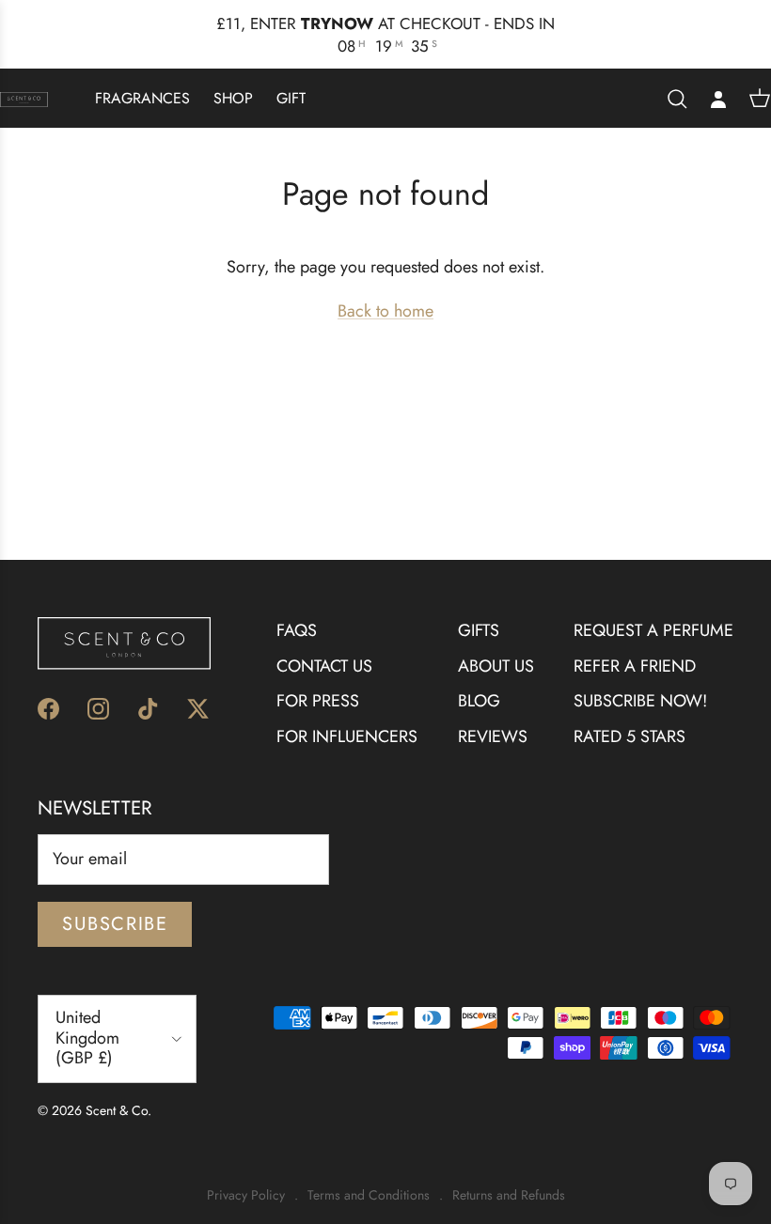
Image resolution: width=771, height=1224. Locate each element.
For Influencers (346, 716)
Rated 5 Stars (629, 716)
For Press (317, 680)
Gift (291, 76)
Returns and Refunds (508, 1175)
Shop (233, 76)
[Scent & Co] (24, 77)
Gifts (478, 609)
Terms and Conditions (368, 1175)
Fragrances (142, 76)
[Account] (718, 77)
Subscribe (114, 902)
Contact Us (324, 644)
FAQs (296, 609)
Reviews (492, 716)
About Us (496, 644)
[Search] (677, 77)
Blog (479, 680)
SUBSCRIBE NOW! (640, 680)
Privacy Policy (246, 1175)
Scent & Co (117, 1088)
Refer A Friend (635, 644)
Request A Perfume (653, 609)
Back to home (385, 289)
